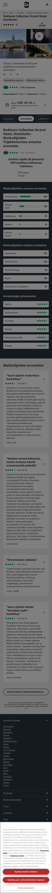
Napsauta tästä (17, 855)
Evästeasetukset (26, 888)
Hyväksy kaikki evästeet (26, 871)
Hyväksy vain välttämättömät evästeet (25, 880)
